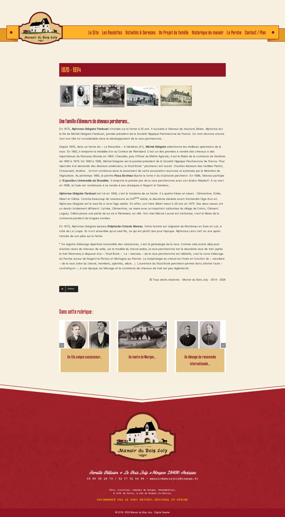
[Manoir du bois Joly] (40, 12)
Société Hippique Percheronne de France (164, 134)
